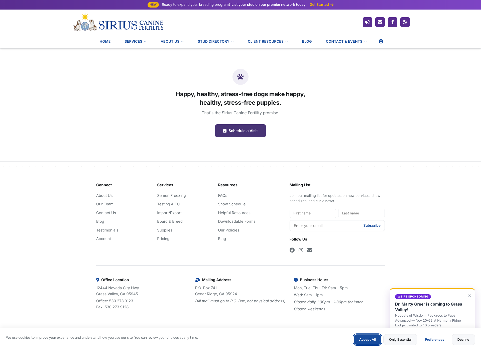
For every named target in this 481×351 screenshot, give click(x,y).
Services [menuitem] (133, 41)
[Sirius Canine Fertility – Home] (118, 22)
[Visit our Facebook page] (292, 250)
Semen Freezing (171, 195)
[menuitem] (381, 41)
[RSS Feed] (405, 22)
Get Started (319, 5)
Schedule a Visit (243, 130)
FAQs (222, 195)
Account (103, 238)
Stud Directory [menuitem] (213, 41)
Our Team (104, 204)
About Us (104, 195)
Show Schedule (232, 204)
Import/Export (169, 212)
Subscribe (372, 225)
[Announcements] (367, 22)
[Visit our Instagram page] (301, 250)
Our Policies (228, 230)
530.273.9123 (121, 301)
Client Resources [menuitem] (266, 41)
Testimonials (107, 230)
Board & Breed (170, 221)
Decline (463, 339)
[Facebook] (392, 22)
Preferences (434, 339)
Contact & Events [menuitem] (344, 41)
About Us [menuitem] (170, 41)
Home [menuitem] (105, 41)
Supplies (164, 230)
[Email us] (380, 22)
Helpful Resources (234, 212)
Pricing (163, 238)
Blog (100, 221)
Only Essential (400, 339)
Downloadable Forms (236, 221)
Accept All (367, 339)
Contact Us (106, 212)
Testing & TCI (169, 204)
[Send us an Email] (309, 250)
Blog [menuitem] (307, 41)
